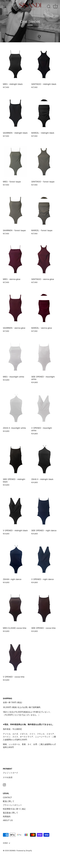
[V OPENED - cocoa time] (15, 657)
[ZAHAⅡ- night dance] (15, 559)
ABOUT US (8, 820)
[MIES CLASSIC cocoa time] (15, 608)
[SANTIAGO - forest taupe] (44, 162)
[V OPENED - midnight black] (15, 510)
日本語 (5, 843)
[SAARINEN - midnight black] (15, 113)
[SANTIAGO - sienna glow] (44, 259)
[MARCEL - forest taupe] (44, 210)
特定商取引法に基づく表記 (14, 809)
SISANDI (12, 851)
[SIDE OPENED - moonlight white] (44, 357)
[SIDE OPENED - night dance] (44, 510)
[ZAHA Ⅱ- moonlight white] (15, 408)
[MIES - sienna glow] (15, 259)
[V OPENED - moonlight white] (44, 408)
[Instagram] (4, 785)
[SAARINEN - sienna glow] (15, 308)
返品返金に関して (10, 812)
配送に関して (8, 801)
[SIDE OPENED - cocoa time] (44, 608)
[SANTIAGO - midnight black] (44, 64)
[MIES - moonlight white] (15, 357)
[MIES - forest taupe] (15, 162)
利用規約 (6, 816)
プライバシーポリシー (12, 805)
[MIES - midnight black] (15, 64)
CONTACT (7, 797)
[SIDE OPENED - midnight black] (15, 459)
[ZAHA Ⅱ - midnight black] (44, 459)
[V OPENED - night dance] (44, 559)
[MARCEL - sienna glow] (44, 308)
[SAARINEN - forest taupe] (15, 210)
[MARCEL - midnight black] (44, 113)
